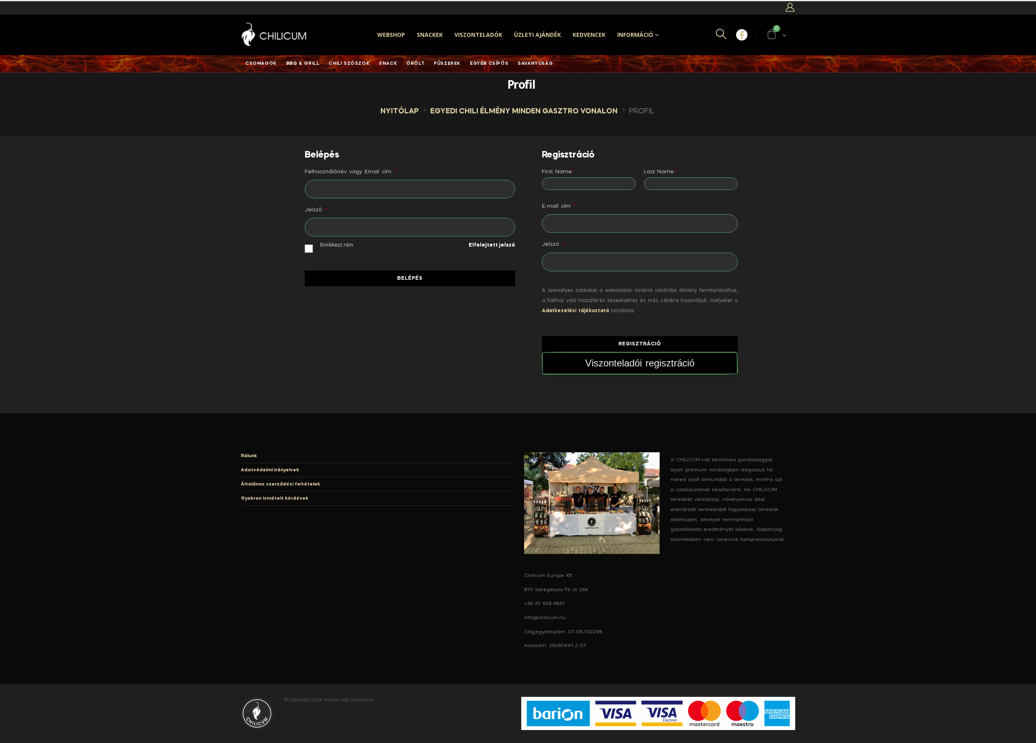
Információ (635, 34)
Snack (388, 64)
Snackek (430, 34)
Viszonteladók (478, 34)
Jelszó (316, 210)
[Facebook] (741, 34)
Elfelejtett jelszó (492, 245)
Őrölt (415, 64)
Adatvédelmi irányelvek (270, 470)
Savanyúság (535, 64)
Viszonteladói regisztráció (639, 363)
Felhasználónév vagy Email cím (350, 172)
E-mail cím (558, 206)
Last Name (660, 172)
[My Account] (790, 8)
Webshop (391, 34)
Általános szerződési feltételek (280, 484)
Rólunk (249, 455)
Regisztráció (639, 344)
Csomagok (261, 64)
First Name (558, 172)
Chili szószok (349, 64)
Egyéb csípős (489, 64)
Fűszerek (447, 64)
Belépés (409, 278)
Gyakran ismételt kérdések (274, 498)
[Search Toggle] (721, 35)
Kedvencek (589, 34)
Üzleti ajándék (537, 34)
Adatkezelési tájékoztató (575, 311)
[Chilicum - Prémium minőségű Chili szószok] (275, 35)
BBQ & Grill (303, 64)
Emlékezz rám (336, 245)
